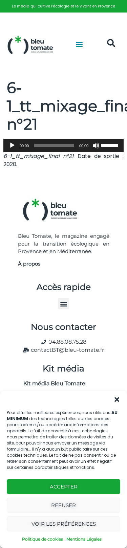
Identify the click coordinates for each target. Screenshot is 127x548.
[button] (116, 399)
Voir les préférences (63, 524)
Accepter (64, 486)
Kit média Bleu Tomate (51, 383)
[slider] (110, 145)
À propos (29, 263)
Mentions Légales (84, 539)
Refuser (63, 505)
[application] (63, 145)
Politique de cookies (42, 539)
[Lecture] (12, 145)
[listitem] (63, 6)
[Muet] (95, 145)
